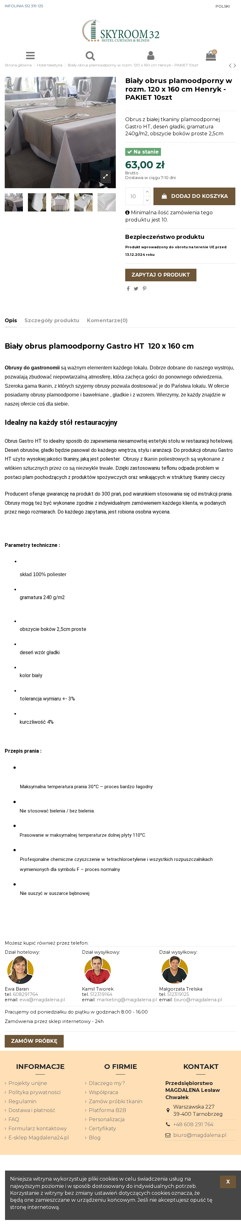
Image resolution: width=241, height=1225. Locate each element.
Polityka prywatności (34, 1092)
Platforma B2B (107, 1110)
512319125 (178, 994)
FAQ (13, 1119)
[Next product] (234, 65)
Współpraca (103, 1092)
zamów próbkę (34, 1041)
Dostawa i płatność (31, 1110)
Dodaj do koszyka (199, 196)
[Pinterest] (144, 289)
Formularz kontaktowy (37, 1129)
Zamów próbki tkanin (115, 1101)
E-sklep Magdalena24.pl (38, 1138)
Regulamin (22, 1101)
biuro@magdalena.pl (198, 1000)
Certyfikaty (102, 1129)
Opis (11, 320)
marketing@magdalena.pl (127, 1000)
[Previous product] (231, 65)
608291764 (25, 994)
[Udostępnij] (128, 289)
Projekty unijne (27, 1083)
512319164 (101, 994)
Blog (95, 1138)
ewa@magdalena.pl (42, 1000)
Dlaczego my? (107, 1083)
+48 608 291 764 (193, 1124)
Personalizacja (107, 1119)
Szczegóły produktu (51, 320)
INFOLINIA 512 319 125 (24, 5)
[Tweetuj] (136, 289)
